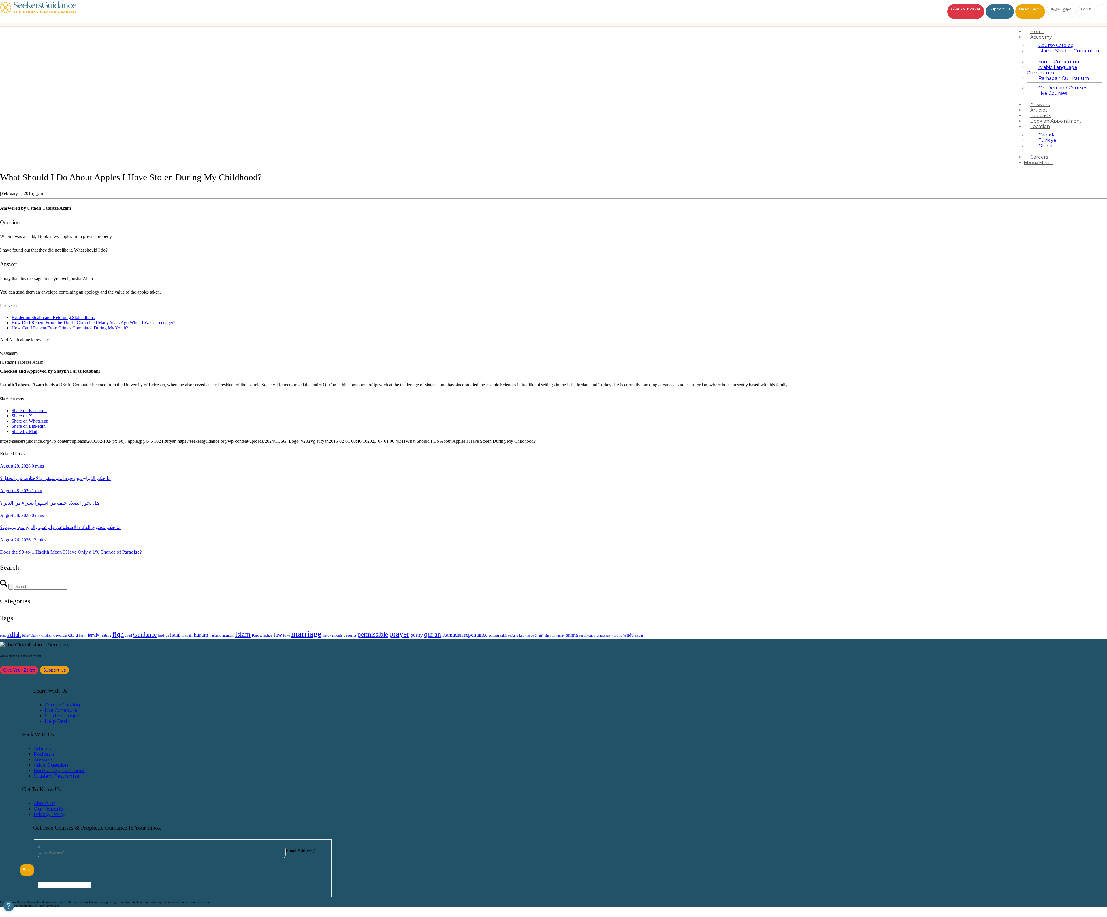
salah (503, 635)
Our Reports (48, 809)
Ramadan (452, 635)
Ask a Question (51, 765)
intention (228, 635)
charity (35, 635)
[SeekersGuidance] (38, 11)
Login (1086, 9)
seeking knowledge (521, 635)
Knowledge (262, 635)
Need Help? (1030, 9)
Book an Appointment (59, 770)
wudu (628, 635)
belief (26, 635)
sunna (572, 635)
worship (616, 635)
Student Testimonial (57, 776)
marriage (306, 633)
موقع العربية (1061, 8)
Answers (43, 759)
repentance (475, 635)
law (278, 634)
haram (201, 635)
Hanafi (187, 635)
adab (3, 635)
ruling (494, 635)
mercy (327, 635)
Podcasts (44, 754)
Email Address (301, 850)
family (93, 635)
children (46, 635)
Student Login (61, 716)
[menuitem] (1064, 31)
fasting (105, 635)
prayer (399, 633)
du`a (73, 635)
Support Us (999, 9)
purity (417, 635)
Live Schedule (61, 710)
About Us (44, 803)
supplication (587, 635)
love (286, 635)
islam (243, 634)
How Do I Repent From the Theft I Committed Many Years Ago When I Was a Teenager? (93, 322)
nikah (337, 635)
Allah (14, 634)
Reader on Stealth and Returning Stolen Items (53, 317)
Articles (42, 748)
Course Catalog (62, 705)
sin (547, 635)
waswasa (603, 635)
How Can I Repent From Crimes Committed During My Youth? (70, 327)
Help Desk (57, 721)
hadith (163, 635)
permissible (372, 634)
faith (82, 635)
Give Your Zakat (965, 9)
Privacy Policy (49, 814)
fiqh (118, 634)
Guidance (145, 634)
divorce (60, 635)
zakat (639, 635)
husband (215, 635)
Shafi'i (539, 635)
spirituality (557, 635)
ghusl (128, 635)
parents (349, 635)
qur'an (432, 634)
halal (175, 635)
